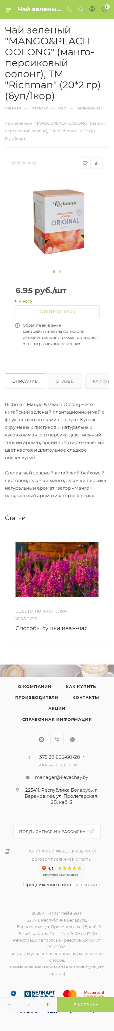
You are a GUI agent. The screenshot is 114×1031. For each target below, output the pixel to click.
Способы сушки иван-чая (52, 628)
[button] (54, 271)
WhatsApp (72, 739)
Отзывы (65, 381)
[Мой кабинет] (92, 9)
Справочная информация (57, 719)
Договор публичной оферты (62, 860)
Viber (57, 739)
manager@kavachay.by (61, 777)
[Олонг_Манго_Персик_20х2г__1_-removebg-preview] (57, 221)
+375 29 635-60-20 (58, 757)
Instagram (41, 739)
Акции (57, 708)
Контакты (85, 697)
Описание (24, 381)
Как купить (81, 686)
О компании (35, 686)
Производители (36, 697)
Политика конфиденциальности (62, 851)
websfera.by (88, 885)
